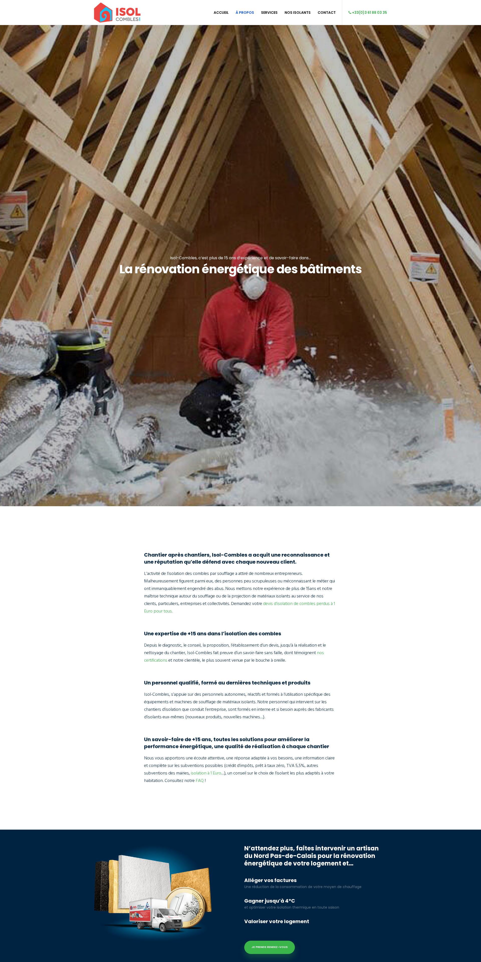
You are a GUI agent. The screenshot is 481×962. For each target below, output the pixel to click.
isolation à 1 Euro (206, 773)
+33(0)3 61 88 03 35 (369, 12)
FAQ (200, 780)
